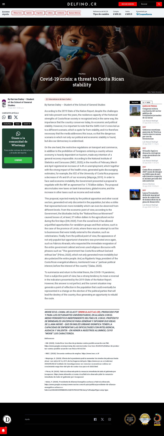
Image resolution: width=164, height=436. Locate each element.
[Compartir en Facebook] (10, 117)
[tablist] (146, 102)
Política (82, 74)
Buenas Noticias (75, 13)
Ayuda (27, 419)
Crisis (18, 124)
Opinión (29, 13)
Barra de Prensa (149, 106)
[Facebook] (95, 419)
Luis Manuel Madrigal (150, 121)
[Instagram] (109, 419)
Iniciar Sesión (128, 4)
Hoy (144, 127)
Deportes (39, 13)
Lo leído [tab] (146, 102)
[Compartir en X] (16, 117)
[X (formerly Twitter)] (102, 419)
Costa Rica (7, 124)
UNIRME (18, 160)
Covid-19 (27, 124)
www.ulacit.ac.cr (89, 312)
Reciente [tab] (135, 102)
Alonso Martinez (148, 184)
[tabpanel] (146, 156)
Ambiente (60, 13)
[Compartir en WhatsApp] (4, 117)
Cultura (50, 13)
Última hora (17, 13)
